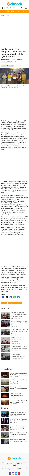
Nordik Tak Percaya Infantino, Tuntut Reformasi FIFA (18, 420)
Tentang (4, 462)
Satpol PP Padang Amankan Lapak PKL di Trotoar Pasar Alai (19, 331)
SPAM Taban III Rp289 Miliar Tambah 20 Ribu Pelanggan (19, 347)
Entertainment (24, 11)
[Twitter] (16, 473)
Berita (2, 11)
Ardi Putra (20, 59)
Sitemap (19, 463)
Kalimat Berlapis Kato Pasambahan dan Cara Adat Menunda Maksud (19, 314)
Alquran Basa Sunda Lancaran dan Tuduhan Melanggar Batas (19, 374)
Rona (7, 11)
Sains (17, 11)
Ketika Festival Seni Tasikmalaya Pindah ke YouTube (16, 394)
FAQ (14, 465)
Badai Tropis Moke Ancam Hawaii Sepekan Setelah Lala (18, 440)
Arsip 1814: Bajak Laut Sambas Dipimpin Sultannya (19, 381)
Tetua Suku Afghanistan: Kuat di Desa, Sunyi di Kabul (18, 401)
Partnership (24, 462)
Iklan (18, 462)
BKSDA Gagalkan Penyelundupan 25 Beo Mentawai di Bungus (18, 356)
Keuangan (4, 303)
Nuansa (12, 11)
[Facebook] (10, 473)
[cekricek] (14, 458)
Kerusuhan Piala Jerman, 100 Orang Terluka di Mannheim (18, 433)
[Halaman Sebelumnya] (2, 8)
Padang (8, 135)
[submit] (21, 8)
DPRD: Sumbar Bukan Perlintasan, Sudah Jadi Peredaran (18, 339)
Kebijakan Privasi (11, 463)
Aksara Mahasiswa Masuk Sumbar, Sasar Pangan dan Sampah (19, 323)
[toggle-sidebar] (25, 8)
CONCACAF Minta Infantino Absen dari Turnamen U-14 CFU (18, 413)
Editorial (9, 462)
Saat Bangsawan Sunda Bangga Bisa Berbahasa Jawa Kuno (18, 388)
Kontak (14, 462)
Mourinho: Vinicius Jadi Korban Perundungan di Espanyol (19, 427)
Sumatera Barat (17, 303)
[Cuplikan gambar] (5, 315)
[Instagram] (13, 473)
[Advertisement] (14, 31)
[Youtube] (19, 473)
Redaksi (7, 59)
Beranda (3, 15)
